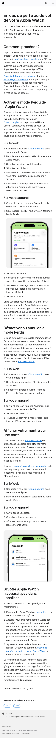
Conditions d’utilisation (10, 733)
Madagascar (6, 726)
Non (17, 706)
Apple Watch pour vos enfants (19, 76)
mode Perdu (43, 612)
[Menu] (52, 3)
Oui (7, 706)
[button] (46, 3)
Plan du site (25, 733)
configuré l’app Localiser (26, 59)
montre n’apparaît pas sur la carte (29, 466)
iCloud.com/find (12, 122)
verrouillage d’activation (16, 79)
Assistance (13, 714)
